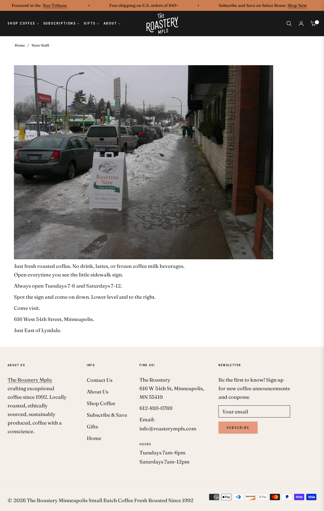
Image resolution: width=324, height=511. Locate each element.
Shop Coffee (101, 403)
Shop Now (285, 5)
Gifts (92, 426)
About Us (97, 391)
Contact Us (99, 380)
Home (20, 45)
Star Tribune (43, 5)
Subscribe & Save (107, 415)
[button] (289, 23)
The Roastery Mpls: (30, 380)
